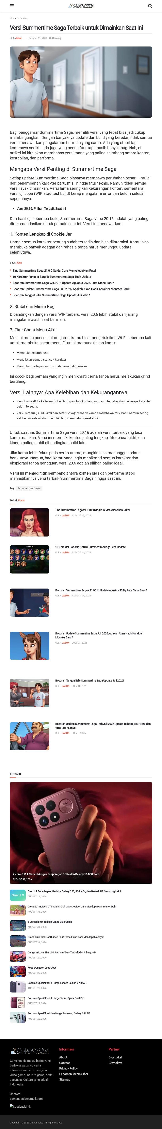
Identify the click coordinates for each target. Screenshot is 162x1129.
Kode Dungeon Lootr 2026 (42, 967)
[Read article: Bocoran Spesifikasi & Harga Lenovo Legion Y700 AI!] (18, 986)
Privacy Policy (68, 1068)
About (63, 1057)
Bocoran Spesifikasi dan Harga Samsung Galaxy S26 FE (59, 1013)
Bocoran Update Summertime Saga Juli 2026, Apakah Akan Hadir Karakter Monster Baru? (71, 289)
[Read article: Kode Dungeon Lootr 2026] (18, 971)
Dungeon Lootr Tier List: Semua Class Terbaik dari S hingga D (62, 952)
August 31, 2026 (22, 879)
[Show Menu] (12, 6)
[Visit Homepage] (81, 6)
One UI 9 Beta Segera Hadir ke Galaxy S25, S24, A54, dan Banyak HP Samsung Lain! (74, 891)
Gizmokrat (115, 1063)
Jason (18, 38)
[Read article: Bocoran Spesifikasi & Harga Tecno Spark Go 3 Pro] (18, 1002)
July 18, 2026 (79, 686)
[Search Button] (150, 6)
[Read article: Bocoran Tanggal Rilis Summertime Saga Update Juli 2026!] (29, 693)
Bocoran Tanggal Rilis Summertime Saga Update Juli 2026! (51, 295)
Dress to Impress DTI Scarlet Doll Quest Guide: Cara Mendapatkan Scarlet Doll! (72, 906)
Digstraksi (115, 1057)
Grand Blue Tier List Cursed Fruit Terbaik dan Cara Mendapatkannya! (66, 937)
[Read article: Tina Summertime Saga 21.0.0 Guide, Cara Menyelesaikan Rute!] (29, 522)
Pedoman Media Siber (73, 1074)
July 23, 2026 (79, 642)
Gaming (24, 18)
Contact (64, 1063)
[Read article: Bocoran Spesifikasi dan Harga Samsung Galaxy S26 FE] (18, 1017)
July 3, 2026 (79, 733)
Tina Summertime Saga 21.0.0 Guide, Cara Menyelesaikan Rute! (54, 270)
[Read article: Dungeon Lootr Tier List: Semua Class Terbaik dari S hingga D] (18, 956)
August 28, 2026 (37, 1018)
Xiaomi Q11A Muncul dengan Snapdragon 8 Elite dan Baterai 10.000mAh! (56, 874)
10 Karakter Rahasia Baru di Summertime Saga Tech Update (52, 277)
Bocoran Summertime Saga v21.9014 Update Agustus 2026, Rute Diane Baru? (63, 283)
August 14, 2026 (81, 552)
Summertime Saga (29, 488)
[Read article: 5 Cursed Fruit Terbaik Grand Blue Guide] (18, 925)
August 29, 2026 (37, 957)
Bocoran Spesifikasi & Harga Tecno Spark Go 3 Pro (56, 998)
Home (13, 18)
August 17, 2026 (81, 515)
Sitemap (64, 1079)
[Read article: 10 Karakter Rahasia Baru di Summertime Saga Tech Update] (29, 559)
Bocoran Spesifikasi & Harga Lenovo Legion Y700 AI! (57, 982)
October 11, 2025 (37, 38)
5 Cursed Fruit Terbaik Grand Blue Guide (50, 921)
